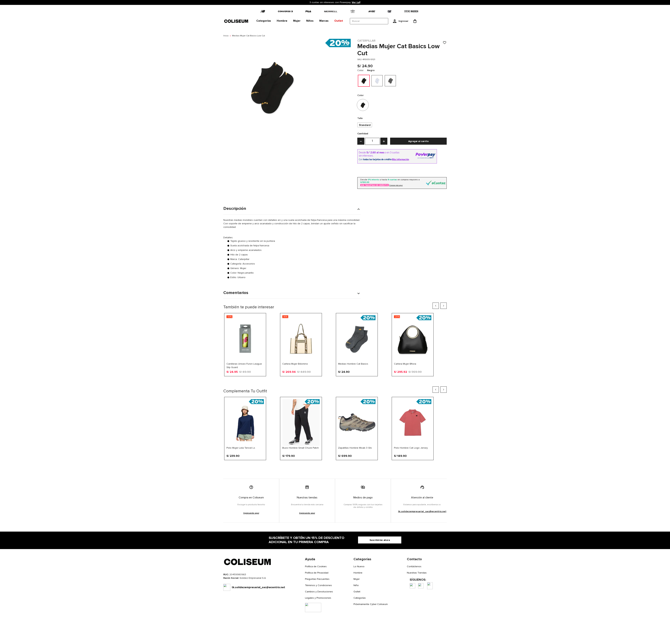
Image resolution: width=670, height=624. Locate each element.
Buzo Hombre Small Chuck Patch (300, 447)
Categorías (359, 597)
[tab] (263, 21)
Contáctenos (414, 566)
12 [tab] (350, 382)
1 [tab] (304, 382)
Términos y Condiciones (318, 585)
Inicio (226, 35)
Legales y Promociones (318, 597)
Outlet (356, 591)
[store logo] (236, 21)
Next (443, 306)
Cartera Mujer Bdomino (295, 363)
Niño (356, 585)
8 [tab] (333, 382)
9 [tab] (337, 382)
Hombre (357, 572)
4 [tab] (316, 382)
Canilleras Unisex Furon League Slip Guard (244, 365)
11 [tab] (346, 382)
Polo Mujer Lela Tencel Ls (240, 447)
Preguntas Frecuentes (317, 579)
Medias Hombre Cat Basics (353, 363)
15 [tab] (362, 382)
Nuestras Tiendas (417, 572)
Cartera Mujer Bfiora (405, 363)
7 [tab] (329, 382)
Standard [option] (364, 125)
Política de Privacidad (316, 572)
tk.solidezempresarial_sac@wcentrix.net (422, 511)
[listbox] (402, 124)
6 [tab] (325, 382)
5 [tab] (321, 382)
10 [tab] (342, 382)
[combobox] (369, 21)
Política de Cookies (316, 566)
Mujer (356, 579)
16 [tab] (367, 382)
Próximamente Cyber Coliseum (370, 604)
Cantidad (362, 133)
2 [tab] (308, 382)
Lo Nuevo (358, 566)
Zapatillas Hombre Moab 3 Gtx (355, 447)
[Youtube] (430, 585)
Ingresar (403, 21)
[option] (363, 80)
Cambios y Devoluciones (319, 591)
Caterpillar (366, 40)
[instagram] (421, 585)
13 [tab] (354, 382)
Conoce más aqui (396, 185)
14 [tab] (358, 382)
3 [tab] (312, 382)
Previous (436, 306)
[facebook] (412, 585)
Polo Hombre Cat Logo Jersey (411, 447)
